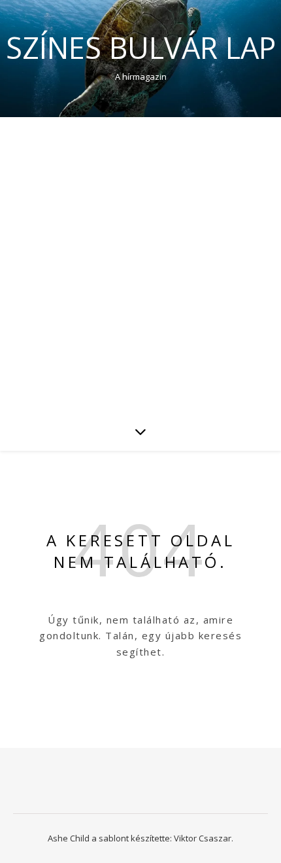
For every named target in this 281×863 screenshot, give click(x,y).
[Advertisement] (140, 264)
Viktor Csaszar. (203, 838)
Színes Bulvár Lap (141, 47)
